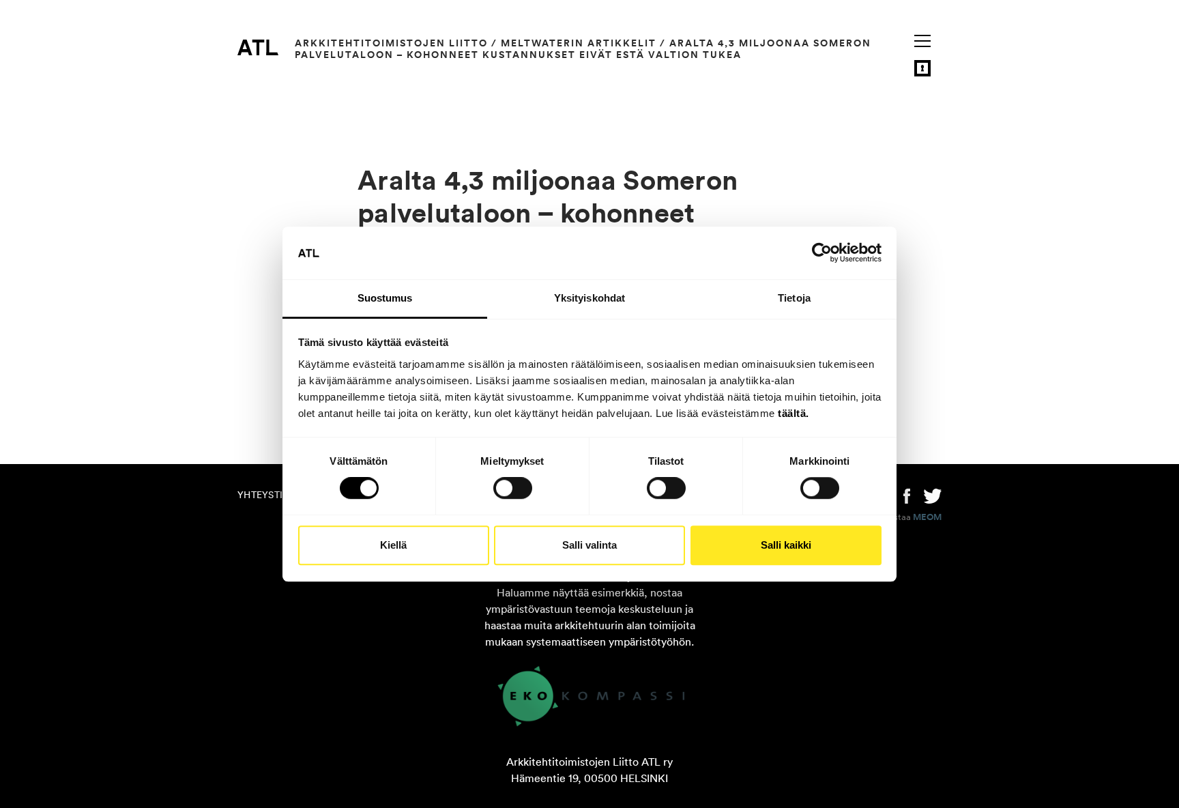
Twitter (933, 495)
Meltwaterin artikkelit (578, 43)
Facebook (906, 495)
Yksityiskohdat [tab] (589, 298)
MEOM (927, 517)
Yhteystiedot (272, 495)
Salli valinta (589, 545)
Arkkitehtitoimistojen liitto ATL (257, 47)
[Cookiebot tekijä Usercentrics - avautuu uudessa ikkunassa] (822, 253)
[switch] (512, 488)
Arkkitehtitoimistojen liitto (391, 43)
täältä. (793, 413)
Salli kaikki (786, 545)
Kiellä (393, 545)
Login (922, 68)
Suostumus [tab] (385, 298)
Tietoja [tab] (794, 298)
